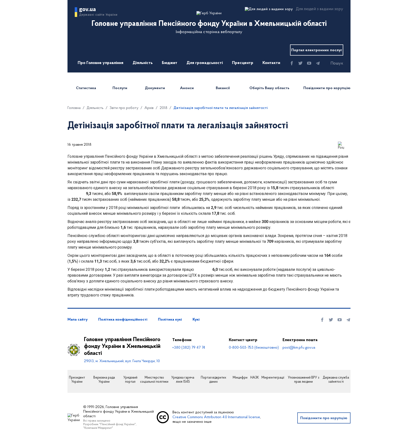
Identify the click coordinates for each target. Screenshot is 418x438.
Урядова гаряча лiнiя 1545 (182, 380)
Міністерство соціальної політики (154, 380)
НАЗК (254, 378)
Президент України (77, 380)
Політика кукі (170, 320)
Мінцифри (240, 378)
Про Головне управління (100, 63)
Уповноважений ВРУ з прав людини (303, 380)
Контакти (271, 63)
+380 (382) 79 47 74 (188, 348)
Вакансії (223, 88)
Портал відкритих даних (213, 380)
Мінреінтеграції (272, 378)
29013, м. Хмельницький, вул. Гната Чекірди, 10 (122, 361)
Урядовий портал (130, 380)
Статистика (86, 88)
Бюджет (169, 63)
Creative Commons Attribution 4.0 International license (216, 417)
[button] (332, 63)
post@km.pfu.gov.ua (299, 348)
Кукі (196, 320)
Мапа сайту (77, 320)
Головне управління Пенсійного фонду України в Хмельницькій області (122, 347)
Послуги (119, 88)
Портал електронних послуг (316, 50)
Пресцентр (242, 63)
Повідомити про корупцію (327, 88)
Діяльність (143, 63)
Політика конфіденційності (122, 320)
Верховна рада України (104, 380)
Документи (155, 88)
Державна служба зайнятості (336, 380)
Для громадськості (205, 63)
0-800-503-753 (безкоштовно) (254, 348)
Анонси (187, 88)
